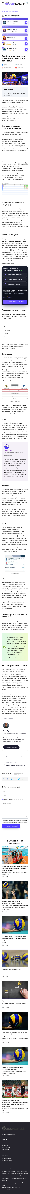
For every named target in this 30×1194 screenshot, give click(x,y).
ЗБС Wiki (8, 10)
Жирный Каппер (11, 37)
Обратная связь (6, 1147)
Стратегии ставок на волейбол (11, 969)
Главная (4, 10)
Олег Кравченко (7, 65)
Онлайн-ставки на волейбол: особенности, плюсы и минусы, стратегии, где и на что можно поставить (15, 903)
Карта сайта (5, 1145)
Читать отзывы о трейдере (16, 301)
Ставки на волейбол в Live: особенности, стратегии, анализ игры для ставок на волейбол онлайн (15, 868)
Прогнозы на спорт (11, 48)
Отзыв (5, 799)
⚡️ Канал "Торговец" (12, 29)
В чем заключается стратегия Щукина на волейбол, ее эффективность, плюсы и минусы (14, 1034)
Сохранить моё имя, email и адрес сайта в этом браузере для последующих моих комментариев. (15, 821)
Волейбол (6, 79)
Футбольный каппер (12, 43)
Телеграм (26, 22)
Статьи (3, 1162)
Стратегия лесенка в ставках (11, 1001)
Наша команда (5, 1149)
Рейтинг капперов (6, 1158)
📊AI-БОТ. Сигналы (12, 21)
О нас (3, 1143)
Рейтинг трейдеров (7, 1160)
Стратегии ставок (8, 82)
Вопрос (11, 799)
